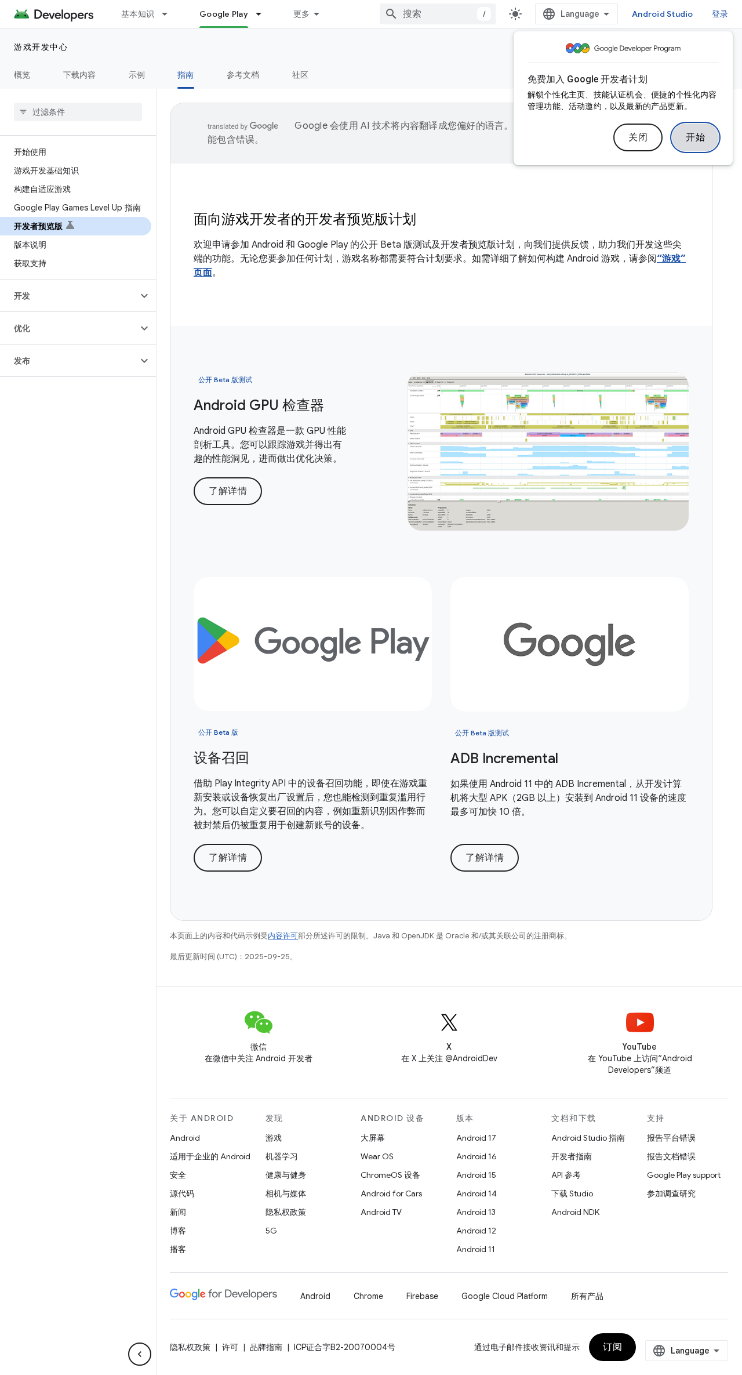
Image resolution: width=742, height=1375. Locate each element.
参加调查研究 (671, 1193)
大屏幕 (373, 1138)
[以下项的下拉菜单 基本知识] (170, 14)
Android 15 (476, 1175)
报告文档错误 (671, 1156)
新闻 (178, 1212)
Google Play (223, 14)
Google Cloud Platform (504, 1296)
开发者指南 (571, 1156)
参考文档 (243, 75)
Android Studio (662, 14)
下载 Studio (572, 1193)
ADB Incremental (504, 758)
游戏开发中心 (41, 47)
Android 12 (476, 1230)
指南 (185, 75)
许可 (230, 1347)
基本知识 (137, 14)
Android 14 (476, 1193)
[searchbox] (78, 112)
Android (185, 1138)
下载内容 (79, 75)
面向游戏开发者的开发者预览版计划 (305, 219)
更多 (301, 14)
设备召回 (221, 758)
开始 (695, 137)
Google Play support (684, 1175)
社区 (300, 75)
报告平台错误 (671, 1138)
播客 (178, 1249)
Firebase (422, 1296)
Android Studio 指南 (588, 1138)
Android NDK (575, 1212)
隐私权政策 (285, 1212)
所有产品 (587, 1296)
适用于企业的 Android (210, 1156)
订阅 (612, 1347)
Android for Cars (391, 1193)
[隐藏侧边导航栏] (139, 1354)
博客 (178, 1230)
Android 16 (476, 1156)
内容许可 (283, 936)
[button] (68, 295)
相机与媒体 (285, 1193)
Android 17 (476, 1138)
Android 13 (476, 1212)
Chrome (368, 1296)
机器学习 (281, 1156)
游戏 (273, 1138)
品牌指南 (266, 1347)
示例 (137, 75)
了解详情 (228, 491)
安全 (178, 1175)
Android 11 (475, 1249)
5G (271, 1230)
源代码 (182, 1193)
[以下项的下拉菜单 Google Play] (263, 14)
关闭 (638, 137)
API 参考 (566, 1175)
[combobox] (438, 13)
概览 (22, 75)
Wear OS (377, 1156)
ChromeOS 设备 (390, 1175)
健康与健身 (285, 1175)
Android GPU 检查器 (259, 405)
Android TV (381, 1212)
